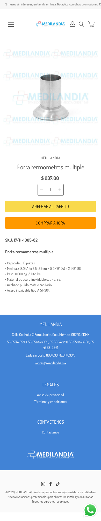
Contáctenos (50, 432)
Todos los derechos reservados (50, 501)
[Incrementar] (60, 190)
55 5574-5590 (17, 342)
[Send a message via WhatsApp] (90, 510)
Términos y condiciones (50, 401)
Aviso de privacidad (50, 395)
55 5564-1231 (58, 342)
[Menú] (11, 24)
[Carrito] (92, 24)
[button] (81, 24)
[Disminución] (41, 190)
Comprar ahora (50, 223)
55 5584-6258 (79, 342)
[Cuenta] (72, 24)
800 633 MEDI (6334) (60, 355)
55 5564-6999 (38, 342)
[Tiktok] (57, 484)
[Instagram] (43, 484)
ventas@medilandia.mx (50, 363)
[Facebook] (50, 484)
